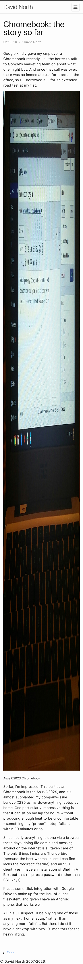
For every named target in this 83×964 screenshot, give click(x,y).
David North (18, 7)
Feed (11, 953)
